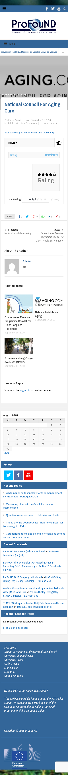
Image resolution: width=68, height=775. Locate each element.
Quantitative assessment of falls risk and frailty (32, 515)
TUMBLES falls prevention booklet (34, 607)
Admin (27, 261)
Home (4, 94)
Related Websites (18, 94)
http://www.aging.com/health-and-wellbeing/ (29, 132)
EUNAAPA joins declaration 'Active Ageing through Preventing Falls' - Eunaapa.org (28, 564)
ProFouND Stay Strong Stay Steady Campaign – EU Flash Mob (32, 579)
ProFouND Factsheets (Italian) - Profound (24, 551)
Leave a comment (49, 123)
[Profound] (34, 25)
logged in (25, 390)
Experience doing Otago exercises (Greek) (19, 360)
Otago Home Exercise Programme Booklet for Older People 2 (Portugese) (49, 235)
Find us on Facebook (15, 627)
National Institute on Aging (18, 231)
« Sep (6, 453)
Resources (31, 123)
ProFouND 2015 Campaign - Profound (22, 577)
